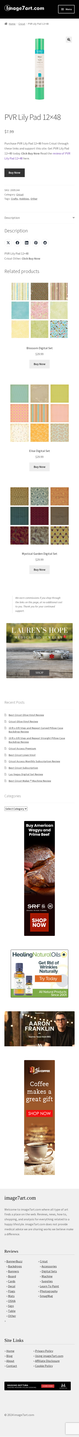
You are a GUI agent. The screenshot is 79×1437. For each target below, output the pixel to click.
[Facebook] (17, 243)
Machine (47, 1276)
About (10, 1361)
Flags (11, 1291)
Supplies (47, 1281)
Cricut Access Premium (22, 748)
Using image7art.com (49, 1356)
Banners (13, 1271)
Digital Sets (49, 1271)
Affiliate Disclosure (47, 1361)
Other (33, 198)
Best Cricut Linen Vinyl (22, 755)
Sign (11, 1306)
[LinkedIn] (26, 243)
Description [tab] (12, 218)
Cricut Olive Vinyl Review (23, 721)
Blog (9, 1356)
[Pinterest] (36, 243)
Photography (49, 1291)
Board (12, 1276)
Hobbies (24, 198)
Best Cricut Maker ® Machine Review (30, 781)
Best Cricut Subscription (23, 768)
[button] (69, 40)
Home (12, 23)
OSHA (12, 1301)
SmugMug (46, 1296)
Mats (11, 1296)
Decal (11, 1286)
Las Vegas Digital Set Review (26, 774)
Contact (11, 1366)
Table (12, 1311)
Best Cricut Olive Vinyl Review (26, 715)
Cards (11, 1281)
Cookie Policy (44, 1366)
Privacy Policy (44, 1351)
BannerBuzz (14, 1261)
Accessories (49, 1266)
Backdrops (15, 1266)
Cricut (21, 23)
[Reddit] (45, 243)
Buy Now (14, 172)
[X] (8, 243)
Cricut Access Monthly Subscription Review (34, 761)
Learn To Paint (49, 1286)
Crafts (14, 198)
